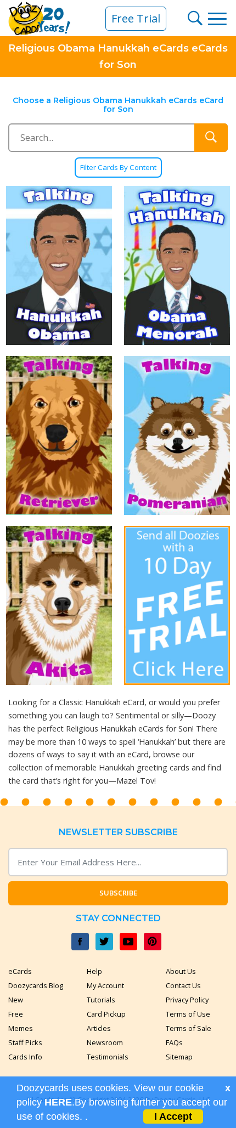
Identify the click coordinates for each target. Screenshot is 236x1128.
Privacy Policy (187, 999)
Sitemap (179, 1056)
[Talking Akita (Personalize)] (59, 605)
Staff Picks (25, 1042)
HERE (58, 1102)
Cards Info (25, 1056)
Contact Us (183, 985)
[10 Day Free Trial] (177, 605)
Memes (20, 1028)
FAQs (174, 1042)
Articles (99, 1028)
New (15, 999)
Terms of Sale (188, 1028)
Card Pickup (106, 1014)
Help (94, 971)
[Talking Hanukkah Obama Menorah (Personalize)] (177, 265)
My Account (105, 985)
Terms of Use (188, 1014)
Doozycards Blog (35, 985)
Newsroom (105, 1042)
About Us (181, 971)
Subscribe (118, 893)
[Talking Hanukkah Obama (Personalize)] (59, 265)
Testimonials (107, 1056)
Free (15, 1014)
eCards (20, 971)
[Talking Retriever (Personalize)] (59, 435)
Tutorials (101, 999)
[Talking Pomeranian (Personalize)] (177, 435)
